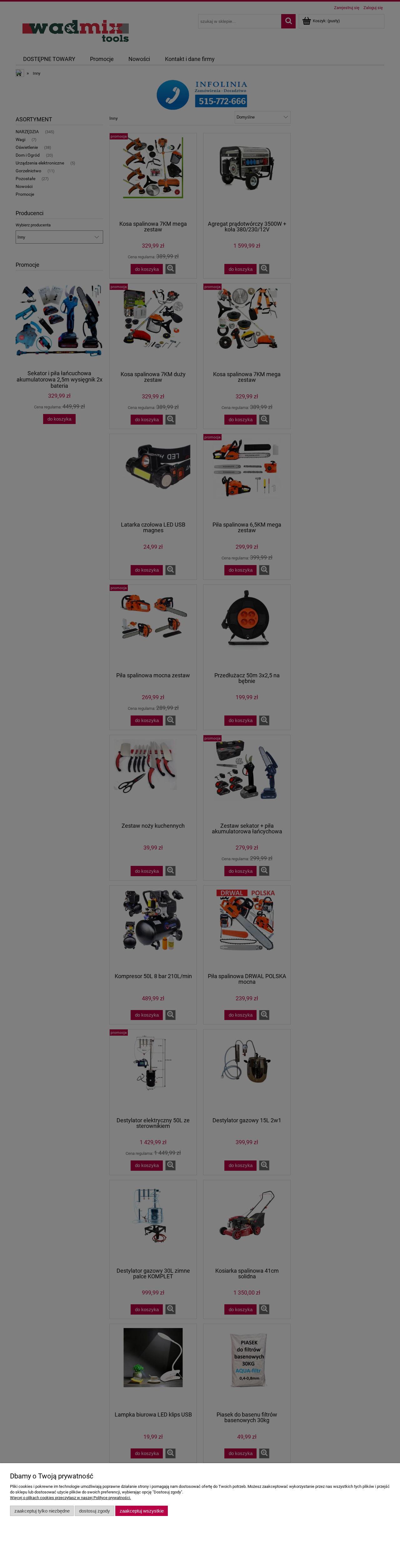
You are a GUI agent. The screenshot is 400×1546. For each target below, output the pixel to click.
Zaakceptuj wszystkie (142, 1510)
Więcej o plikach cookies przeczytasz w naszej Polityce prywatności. (70, 1497)
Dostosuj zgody (94, 1510)
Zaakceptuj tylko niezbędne (42, 1510)
